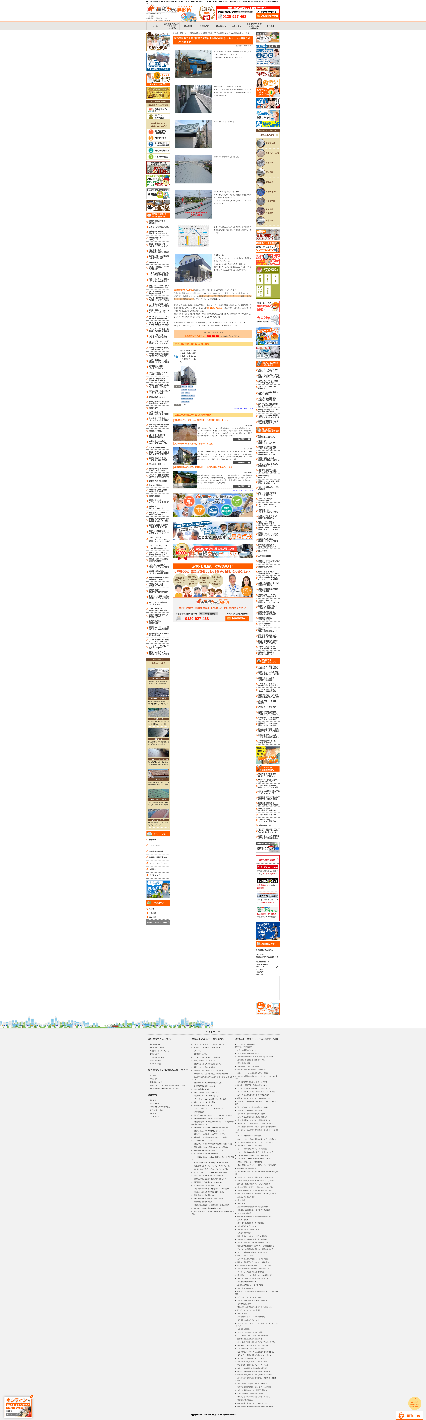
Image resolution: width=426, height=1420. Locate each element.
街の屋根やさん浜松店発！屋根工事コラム (164, 1088)
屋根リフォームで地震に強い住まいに (207, 1092)
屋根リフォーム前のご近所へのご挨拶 (266, 679)
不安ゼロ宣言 (154, 1054)
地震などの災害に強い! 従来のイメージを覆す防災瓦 (255, 1246)
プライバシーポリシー (158, 863)
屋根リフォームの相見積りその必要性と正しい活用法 (269, 673)
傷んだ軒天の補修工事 (245, 1288)
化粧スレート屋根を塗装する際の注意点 (266, 523)
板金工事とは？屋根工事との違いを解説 (159, 251)
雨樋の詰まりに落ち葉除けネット (205, 1195)
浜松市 (151, 909)
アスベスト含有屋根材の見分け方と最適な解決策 (159, 476)
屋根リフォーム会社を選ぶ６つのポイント (269, 562)
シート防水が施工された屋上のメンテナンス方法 (159, 305)
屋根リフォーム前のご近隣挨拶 (204, 1067)
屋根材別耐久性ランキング (156, 507)
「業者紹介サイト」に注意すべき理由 (267, 741)
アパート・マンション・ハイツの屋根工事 (208, 1109)
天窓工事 (269, 221)
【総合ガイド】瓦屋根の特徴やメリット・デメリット (256, 1123)
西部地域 (152, 917)
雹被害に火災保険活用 (245, 1400)
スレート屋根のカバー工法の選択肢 (269, 488)
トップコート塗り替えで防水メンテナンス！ (159, 647)
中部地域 (152, 913)
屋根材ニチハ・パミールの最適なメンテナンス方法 (269, 528)
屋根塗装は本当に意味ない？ (156, 238)
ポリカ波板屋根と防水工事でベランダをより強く (269, 792)
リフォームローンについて (203, 1140)
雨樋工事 (269, 172)
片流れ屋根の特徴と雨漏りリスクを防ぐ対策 (159, 413)
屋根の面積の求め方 (157, 397)
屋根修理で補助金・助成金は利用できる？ (267, 653)
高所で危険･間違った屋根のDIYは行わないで (253, 1268)
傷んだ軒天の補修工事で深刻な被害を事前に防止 (159, 286)
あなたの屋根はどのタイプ (246, 1050)
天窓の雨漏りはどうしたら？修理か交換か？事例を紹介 (256, 1165)
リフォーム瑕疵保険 (157, 1057)
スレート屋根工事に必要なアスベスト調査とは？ (159, 640)
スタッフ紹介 (154, 845)
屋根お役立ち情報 (265, 567)
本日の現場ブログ (156, 1082)
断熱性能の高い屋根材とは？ (155, 622)
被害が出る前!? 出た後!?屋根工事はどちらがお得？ (269, 696)
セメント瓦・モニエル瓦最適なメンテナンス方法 (159, 342)
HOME (175, 33)
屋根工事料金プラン (201, 1054)
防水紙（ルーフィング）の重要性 (249, 1310)
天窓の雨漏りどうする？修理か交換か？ (159, 616)
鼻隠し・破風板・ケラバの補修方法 (159, 268)
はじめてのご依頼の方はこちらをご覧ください (210, 1044)
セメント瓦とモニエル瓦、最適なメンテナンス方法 (255, 1152)
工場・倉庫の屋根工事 (267, 814)
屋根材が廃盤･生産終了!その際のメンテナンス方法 (255, 1187)
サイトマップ (154, 875)
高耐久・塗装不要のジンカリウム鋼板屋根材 (159, 572)
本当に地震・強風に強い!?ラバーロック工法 (252, 1365)
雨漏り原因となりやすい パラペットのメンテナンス (212, 1166)
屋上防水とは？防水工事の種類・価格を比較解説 (159, 324)
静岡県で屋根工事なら (158, 857)
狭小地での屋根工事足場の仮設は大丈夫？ (267, 546)
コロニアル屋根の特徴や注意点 (265, 499)
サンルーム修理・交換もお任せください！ (268, 781)
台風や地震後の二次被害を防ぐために (268, 590)
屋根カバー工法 (272, 153)
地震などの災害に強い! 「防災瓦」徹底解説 (267, 607)
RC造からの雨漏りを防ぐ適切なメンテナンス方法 (159, 597)
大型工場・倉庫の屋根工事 (203, 1105)
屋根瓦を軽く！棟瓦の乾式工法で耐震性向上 (267, 596)
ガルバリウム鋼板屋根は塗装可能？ (268, 387)
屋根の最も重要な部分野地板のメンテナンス (158, 490)
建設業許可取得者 (156, 851)
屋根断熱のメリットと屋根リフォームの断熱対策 (159, 628)
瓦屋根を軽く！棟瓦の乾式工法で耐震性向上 (252, 1239)
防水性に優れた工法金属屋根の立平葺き (157, 379)
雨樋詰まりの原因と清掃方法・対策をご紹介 (209, 1192)
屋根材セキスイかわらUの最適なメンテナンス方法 (268, 534)
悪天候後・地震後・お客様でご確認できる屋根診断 (255, 1057)
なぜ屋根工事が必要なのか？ (268, 436)
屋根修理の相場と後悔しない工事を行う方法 (267, 448)
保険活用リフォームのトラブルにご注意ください (269, 736)
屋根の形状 (153, 408)
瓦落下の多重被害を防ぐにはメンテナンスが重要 (268, 578)
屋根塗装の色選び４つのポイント (265, 619)
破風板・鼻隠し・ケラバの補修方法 (249, 1162)
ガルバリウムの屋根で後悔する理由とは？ (158, 553)
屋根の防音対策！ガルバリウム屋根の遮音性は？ (269, 422)
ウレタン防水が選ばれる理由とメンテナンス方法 (159, 299)
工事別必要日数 (264, 556)
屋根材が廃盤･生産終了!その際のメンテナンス (158, 526)
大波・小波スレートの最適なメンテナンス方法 (159, 361)
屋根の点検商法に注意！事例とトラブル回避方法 (268, 713)
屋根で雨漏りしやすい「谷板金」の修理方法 (158, 459)
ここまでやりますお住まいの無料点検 (254, 26)
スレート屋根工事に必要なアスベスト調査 (252, 1252)
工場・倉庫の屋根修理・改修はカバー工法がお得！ (269, 786)
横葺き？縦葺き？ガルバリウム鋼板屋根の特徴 (269, 410)
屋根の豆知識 (154, 496)
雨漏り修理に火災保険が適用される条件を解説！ (268, 642)
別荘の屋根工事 (264, 825)
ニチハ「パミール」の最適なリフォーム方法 (252, 1073)
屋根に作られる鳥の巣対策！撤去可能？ (268, 809)
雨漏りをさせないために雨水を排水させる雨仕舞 (159, 453)
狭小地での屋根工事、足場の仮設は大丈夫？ (252, 1085)
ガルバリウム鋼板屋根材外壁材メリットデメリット (269, 416)
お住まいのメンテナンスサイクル (249, 1297)
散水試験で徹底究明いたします (204, 1086)
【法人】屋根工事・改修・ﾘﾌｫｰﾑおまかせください (269, 831)
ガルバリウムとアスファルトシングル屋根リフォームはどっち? (159, 539)
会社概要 (270, 26)
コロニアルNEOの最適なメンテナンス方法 (268, 540)
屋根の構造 (153, 262)
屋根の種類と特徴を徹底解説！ (157, 222)
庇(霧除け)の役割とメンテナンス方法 (157, 367)
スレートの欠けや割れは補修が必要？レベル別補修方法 (256, 1139)
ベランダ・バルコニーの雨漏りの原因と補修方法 (159, 330)
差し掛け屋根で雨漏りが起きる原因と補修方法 (253, 1371)
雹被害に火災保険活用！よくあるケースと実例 (268, 647)
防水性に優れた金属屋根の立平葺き (249, 1339)
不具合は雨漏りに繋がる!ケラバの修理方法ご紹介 (159, 274)
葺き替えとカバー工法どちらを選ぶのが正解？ (268, 471)
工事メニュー (237, 26)
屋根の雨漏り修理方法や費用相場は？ (159, 591)
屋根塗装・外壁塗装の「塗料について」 (251, 1060)
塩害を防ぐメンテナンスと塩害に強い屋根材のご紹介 (256, 1352)
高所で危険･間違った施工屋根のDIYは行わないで (159, 578)
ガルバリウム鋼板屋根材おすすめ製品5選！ (268, 405)
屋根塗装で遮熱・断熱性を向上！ (249, 1229)
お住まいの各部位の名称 (159, 227)
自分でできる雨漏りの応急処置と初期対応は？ (268, 636)
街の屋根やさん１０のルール (160, 1051)
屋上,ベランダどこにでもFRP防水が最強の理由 (159, 317)
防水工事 (269, 182)
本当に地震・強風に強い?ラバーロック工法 (159, 392)
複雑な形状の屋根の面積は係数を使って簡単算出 (254, 1216)
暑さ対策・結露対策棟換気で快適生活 (250, 1223)
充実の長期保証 (155, 1061)
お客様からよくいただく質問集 (248, 1066)
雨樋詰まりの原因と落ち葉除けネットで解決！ (269, 804)
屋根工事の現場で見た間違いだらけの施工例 (267, 613)
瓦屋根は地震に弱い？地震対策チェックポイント (269, 601)
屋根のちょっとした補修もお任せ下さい (208, 1064)
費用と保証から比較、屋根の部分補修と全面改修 (269, 459)
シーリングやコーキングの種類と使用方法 (159, 373)
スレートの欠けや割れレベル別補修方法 (267, 494)
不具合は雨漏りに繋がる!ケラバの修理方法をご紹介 (255, 1181)
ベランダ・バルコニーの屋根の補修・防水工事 (210, 1099)
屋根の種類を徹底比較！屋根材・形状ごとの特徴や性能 (256, 1127)
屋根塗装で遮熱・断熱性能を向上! (267, 630)
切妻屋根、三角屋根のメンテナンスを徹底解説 (159, 419)
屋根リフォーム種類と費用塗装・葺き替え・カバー (269, 482)
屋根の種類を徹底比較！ (263, 476)
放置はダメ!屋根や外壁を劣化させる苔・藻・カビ (159, 520)
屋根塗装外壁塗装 (269, 211)
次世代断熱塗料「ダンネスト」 (264, 624)
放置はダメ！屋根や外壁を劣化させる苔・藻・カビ (255, 1355)
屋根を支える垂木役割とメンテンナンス (158, 585)
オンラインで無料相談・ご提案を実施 (207, 1047)
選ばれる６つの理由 (157, 1047)
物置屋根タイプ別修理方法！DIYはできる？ (267, 775)
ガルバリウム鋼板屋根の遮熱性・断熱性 (268, 393)
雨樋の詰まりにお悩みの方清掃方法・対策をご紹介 (269, 798)
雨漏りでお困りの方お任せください (206, 1061)
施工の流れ (221, 26)
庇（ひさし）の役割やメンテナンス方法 (159, 603)
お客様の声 (204, 26)
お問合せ (152, 869)
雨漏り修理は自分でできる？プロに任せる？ (159, 245)
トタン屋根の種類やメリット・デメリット (267, 505)
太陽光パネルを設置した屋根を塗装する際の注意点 (211, 1205)
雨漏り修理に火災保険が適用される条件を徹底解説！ (256, 1406)
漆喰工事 (269, 163)
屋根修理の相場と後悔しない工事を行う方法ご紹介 (211, 1127)
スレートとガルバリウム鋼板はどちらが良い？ (268, 370)
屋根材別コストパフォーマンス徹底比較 (159, 501)
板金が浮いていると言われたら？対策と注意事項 (269, 718)
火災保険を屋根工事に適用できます (206, 1096)
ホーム (155, 26)
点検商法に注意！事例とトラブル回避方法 (208, 1070)
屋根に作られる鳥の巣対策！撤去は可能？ (208, 1198)
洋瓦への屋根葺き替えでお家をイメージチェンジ (159, 532)
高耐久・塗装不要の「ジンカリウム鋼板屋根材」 (254, 1262)
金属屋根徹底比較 (243, 1329)
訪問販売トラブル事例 (267, 707)
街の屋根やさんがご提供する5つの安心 (171, 26)
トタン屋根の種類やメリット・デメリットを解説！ (255, 1142)
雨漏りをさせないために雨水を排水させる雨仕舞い (255, 1375)
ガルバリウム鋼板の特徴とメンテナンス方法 (159, 566)
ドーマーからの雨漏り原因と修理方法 (158, 609)
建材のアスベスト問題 (158, 481)
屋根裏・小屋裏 (155, 431)
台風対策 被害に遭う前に (202, 1089)
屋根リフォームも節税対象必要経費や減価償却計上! (269, 837)
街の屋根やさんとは (157, 1044)
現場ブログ (184, 33)
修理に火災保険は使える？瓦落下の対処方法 (269, 584)
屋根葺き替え (271, 143)
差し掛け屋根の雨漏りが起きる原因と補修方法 (159, 425)
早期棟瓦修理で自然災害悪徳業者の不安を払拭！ (159, 355)
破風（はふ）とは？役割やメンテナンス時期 (159, 653)
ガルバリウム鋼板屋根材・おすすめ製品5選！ (253, 1095)
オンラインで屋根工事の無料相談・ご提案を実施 (268, 667)
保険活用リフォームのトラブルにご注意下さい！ (254, 1345)
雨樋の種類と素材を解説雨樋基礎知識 (159, 634)
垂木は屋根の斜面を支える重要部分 (206, 1153)
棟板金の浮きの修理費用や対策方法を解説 (159, 257)
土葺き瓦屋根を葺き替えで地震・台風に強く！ (159, 348)
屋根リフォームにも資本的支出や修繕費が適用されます (213, 1144)
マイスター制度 (155, 1064)
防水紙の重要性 (155, 485)
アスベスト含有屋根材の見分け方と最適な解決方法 (255, 1249)
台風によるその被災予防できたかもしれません (269, 572)
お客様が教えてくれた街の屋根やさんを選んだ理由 (167, 1085)
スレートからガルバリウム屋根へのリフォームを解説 (269, 376)
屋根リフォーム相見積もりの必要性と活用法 (209, 1134)
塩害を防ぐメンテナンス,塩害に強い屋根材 (159, 513)
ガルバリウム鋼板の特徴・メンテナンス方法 (252, 1259)
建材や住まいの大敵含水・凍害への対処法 (158, 442)
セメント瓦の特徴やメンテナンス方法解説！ (159, 336)
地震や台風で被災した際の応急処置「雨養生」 (159, 386)
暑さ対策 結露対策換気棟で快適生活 (157, 436)
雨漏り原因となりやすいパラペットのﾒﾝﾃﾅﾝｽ (159, 311)
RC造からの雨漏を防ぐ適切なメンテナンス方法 (254, 1265)
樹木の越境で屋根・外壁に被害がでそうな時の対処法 (269, 730)
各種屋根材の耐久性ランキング (248, 1320)
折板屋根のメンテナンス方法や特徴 (249, 1145)
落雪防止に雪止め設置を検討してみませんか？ (210, 1179)
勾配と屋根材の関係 (157, 447)
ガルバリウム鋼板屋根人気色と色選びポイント (268, 399)
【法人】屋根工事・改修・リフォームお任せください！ (213, 1115)
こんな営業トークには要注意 (267, 702)
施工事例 (188, 26)
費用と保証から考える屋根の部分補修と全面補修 (211, 1147)
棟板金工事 (270, 201)
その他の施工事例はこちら (243, 408)
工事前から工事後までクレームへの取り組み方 (268, 684)
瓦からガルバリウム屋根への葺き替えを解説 (268, 382)
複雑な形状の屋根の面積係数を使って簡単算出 (159, 402)
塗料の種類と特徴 (267, 860)
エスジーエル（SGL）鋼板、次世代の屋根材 (252, 1335)
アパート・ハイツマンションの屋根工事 (267, 820)
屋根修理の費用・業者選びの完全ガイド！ (159, 232)
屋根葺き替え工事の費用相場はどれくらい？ (268, 453)
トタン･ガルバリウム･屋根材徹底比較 (158, 547)
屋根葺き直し (271, 192)
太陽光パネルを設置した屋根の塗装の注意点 (268, 517)
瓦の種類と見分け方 (157, 464)
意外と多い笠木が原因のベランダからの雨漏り (159, 280)
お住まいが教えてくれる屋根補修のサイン (268, 465)
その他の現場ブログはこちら (243, 490)
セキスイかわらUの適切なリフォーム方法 (251, 1069)
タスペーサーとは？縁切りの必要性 (157, 292)
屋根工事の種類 (267, 135)
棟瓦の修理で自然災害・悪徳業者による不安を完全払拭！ (257, 1193)
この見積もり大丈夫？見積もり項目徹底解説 (267, 690)
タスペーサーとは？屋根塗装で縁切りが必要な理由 (255, 1177)
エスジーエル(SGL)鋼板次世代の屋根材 (158, 560)
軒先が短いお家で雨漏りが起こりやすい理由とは (159, 469)
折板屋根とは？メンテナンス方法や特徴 (268, 511)
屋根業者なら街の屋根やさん (160, 1107)
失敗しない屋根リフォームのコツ (267, 442)
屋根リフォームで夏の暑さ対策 (204, 1102)
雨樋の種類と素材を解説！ (203, 1202)
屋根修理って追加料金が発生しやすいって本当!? (268, 724)
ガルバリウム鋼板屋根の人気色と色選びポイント (254, 1117)
